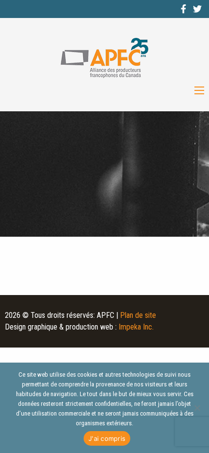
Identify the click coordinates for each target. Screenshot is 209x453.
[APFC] (104, 58)
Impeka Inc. (136, 326)
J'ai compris (106, 438)
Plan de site (138, 315)
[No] (197, 408)
